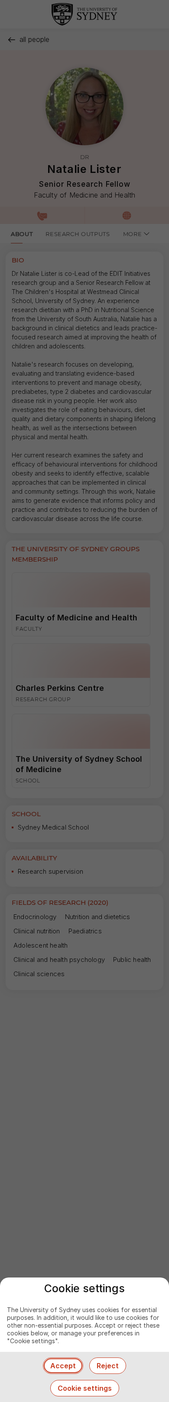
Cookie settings (85, 1388)
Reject (108, 1365)
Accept (63, 1365)
